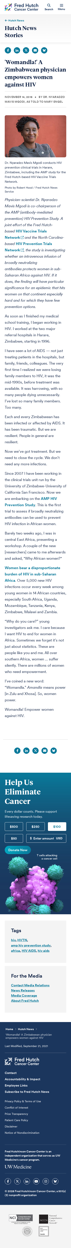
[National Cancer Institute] (21, 1219)
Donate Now (17, 850)
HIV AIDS (29, 951)
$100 (57, 827)
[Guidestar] (44, 1231)
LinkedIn (17, 50)
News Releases (23, 990)
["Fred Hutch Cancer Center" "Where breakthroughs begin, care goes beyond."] (21, 7)
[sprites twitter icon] (17, 1181)
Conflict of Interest (16, 1107)
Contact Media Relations (30, 985)
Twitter (26, 50)
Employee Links (16, 1085)
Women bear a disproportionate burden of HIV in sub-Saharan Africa (32, 574)
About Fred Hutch (25, 1001)
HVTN (22, 940)
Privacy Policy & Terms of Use (23, 1101)
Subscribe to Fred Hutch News (27, 1092)
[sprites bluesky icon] (55, 1181)
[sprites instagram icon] (46, 1181)
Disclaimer (11, 1126)
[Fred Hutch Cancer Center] (22, 1061)
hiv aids (44, 951)
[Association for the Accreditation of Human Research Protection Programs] (27, 1231)
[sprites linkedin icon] (27, 1181)
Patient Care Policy (16, 1120)
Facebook (8, 50)
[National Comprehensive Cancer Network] (50, 1219)
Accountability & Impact (22, 1079)
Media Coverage (24, 995)
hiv (13, 940)
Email (35, 50)
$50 (14, 838)
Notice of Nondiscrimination (22, 1132)
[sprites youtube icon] (36, 1181)
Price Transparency (16, 1113)
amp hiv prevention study (30, 945)
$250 (35, 827)
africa (15, 951)
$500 (14, 827)
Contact (11, 1073)
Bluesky (44, 50)
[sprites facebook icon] (8, 1181)
